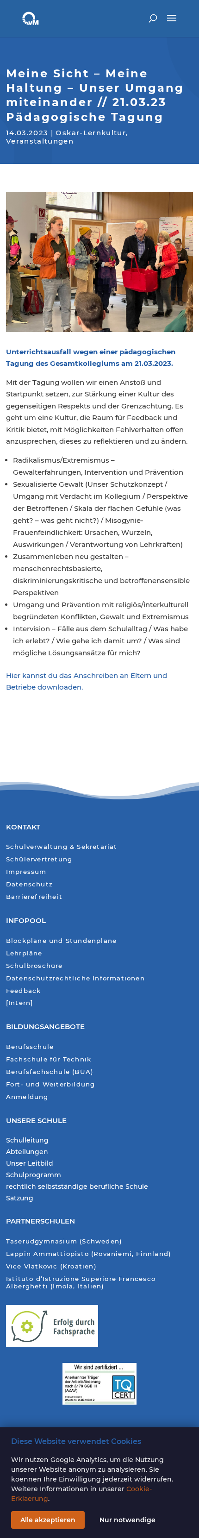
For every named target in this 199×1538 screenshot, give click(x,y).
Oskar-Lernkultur (91, 132)
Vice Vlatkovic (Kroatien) (51, 1266)
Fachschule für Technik (48, 1059)
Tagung (20, 363)
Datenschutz (29, 884)
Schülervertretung (39, 859)
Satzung (19, 1198)
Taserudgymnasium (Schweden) (64, 1241)
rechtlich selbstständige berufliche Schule (77, 1187)
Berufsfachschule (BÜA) (49, 1071)
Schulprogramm (33, 1175)
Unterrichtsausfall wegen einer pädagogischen (90, 351)
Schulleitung (27, 1140)
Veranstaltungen (40, 141)
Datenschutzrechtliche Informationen (75, 978)
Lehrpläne (24, 953)
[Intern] (19, 1002)
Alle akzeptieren (47, 1520)
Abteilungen (27, 1152)
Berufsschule (30, 1046)
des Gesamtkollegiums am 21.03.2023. (103, 363)
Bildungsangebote (45, 1026)
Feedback (23, 990)
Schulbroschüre (34, 965)
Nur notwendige (127, 1520)
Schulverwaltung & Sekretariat (62, 846)
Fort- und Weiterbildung (50, 1084)
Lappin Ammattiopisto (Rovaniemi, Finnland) (88, 1253)
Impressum (26, 871)
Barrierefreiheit (34, 896)
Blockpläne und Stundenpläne (61, 940)
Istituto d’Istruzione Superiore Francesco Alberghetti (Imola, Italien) (80, 1282)
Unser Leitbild (29, 1164)
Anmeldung (27, 1096)
